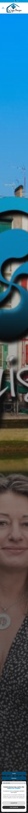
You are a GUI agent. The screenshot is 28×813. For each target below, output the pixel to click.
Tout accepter (14, 807)
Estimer (14, 778)
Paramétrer (13, 803)
